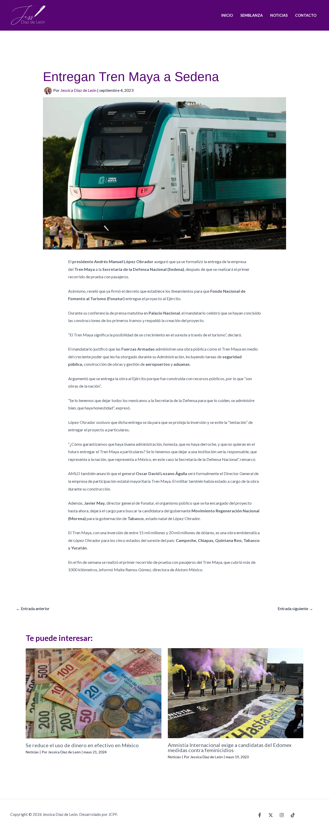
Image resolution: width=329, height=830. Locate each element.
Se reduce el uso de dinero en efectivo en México (82, 745)
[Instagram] (281, 815)
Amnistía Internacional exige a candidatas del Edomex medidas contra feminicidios (229, 747)
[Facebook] (259, 815)
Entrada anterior (33, 608)
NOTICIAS (279, 15)
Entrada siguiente (295, 608)
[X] (270, 815)
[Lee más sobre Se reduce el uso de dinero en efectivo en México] (93, 692)
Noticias (32, 752)
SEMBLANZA (251, 15)
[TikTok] (292, 815)
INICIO (227, 15)
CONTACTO (305, 15)
